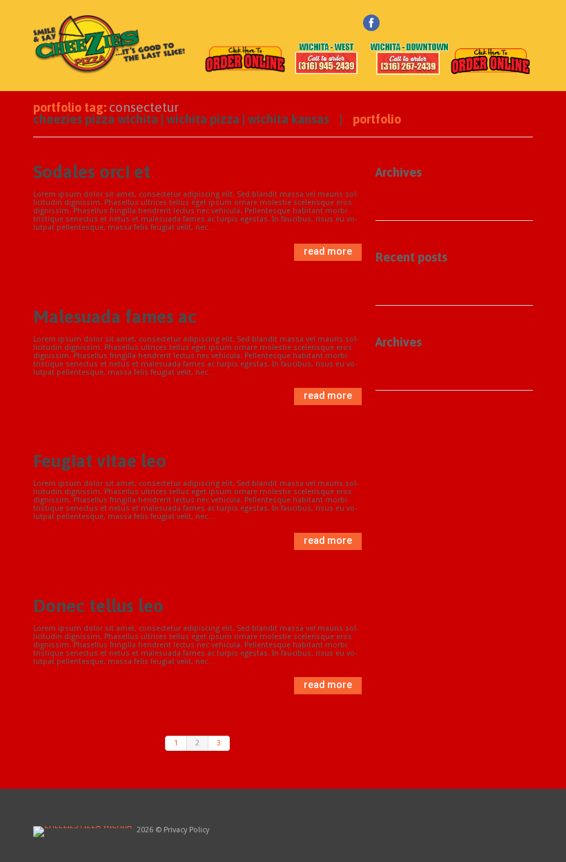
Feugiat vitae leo (99, 461)
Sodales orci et (91, 171)
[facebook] (371, 22)
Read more (328, 251)
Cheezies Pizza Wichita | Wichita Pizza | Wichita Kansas (181, 119)
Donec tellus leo (98, 606)
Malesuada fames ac (115, 316)
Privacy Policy (186, 829)
